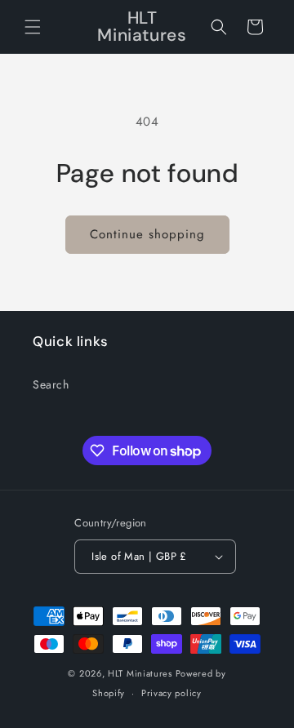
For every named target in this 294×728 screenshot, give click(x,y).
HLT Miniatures (140, 673)
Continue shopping (147, 234)
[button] (33, 27)
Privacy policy (171, 692)
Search (51, 384)
